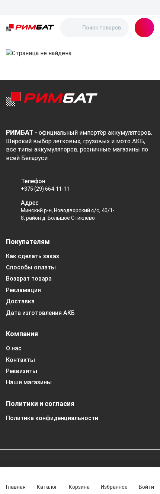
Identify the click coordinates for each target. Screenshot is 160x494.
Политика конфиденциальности (52, 418)
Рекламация (23, 290)
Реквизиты (21, 371)
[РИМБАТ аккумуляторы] (30, 27)
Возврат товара (29, 278)
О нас (14, 348)
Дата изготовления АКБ (40, 312)
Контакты (20, 359)
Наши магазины (29, 382)
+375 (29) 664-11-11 (45, 189)
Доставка (20, 301)
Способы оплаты (31, 267)
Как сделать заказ (32, 256)
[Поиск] (72, 28)
